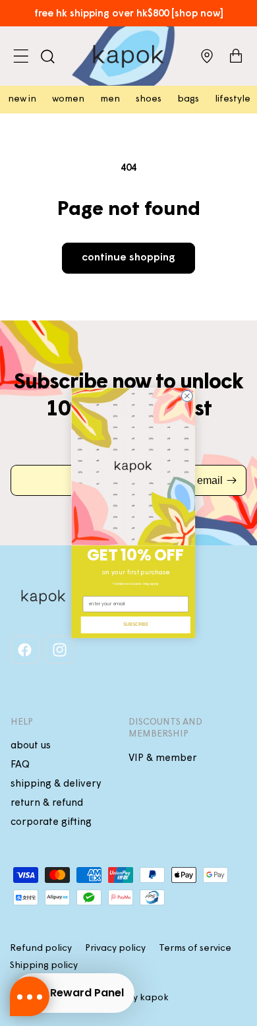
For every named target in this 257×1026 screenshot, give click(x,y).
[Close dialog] (186, 396)
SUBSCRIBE (136, 625)
